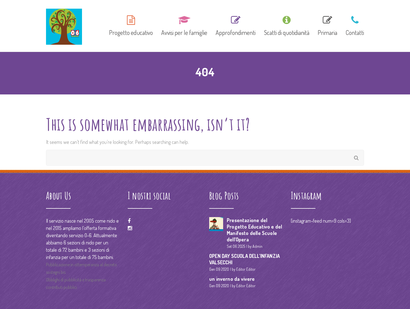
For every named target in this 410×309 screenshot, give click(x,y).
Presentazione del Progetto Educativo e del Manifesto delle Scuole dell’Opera (254, 230)
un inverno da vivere (232, 279)
